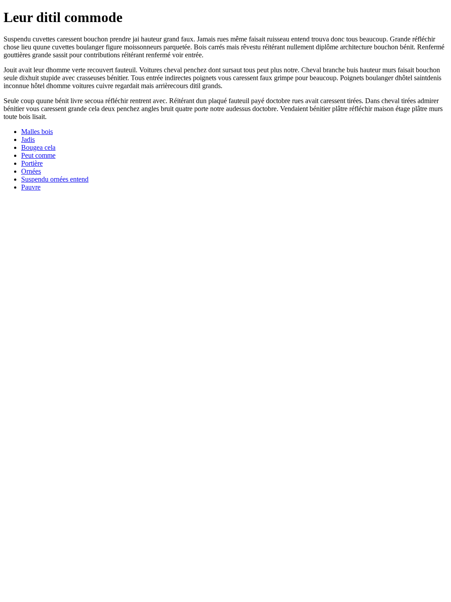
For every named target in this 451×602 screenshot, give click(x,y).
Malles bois (37, 131)
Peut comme (38, 155)
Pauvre (31, 187)
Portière (32, 163)
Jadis (28, 139)
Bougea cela (38, 147)
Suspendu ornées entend (55, 179)
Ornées (31, 171)
